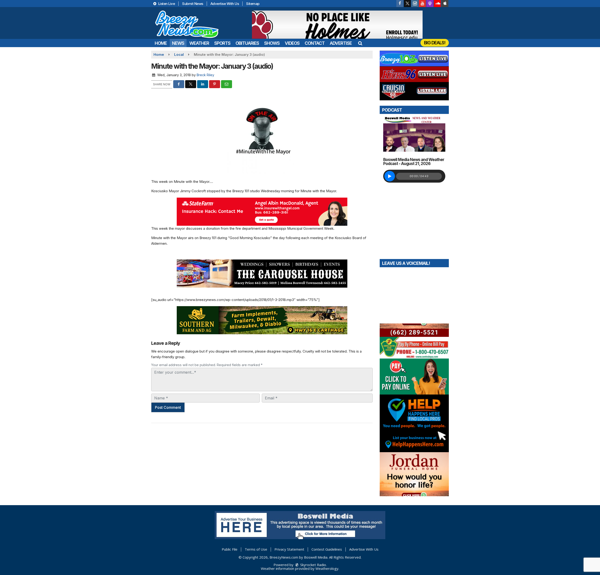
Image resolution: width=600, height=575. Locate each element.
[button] (360, 43)
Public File (229, 549)
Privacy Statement (289, 549)
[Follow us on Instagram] (414, 3)
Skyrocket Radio (312, 564)
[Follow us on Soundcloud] (437, 3)
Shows (272, 43)
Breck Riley (205, 75)
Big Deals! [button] (434, 42)
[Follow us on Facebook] (399, 3)
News (178, 43)
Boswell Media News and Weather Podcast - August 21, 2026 (413, 161)
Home (161, 43)
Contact (315, 43)
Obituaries (247, 43)
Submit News (192, 3)
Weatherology (326, 568)
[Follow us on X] (407, 3)
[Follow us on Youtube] (422, 3)
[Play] (389, 176)
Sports (222, 43)
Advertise (341, 43)
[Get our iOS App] (444, 3)
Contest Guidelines (326, 549)
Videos (292, 43)
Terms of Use (256, 549)
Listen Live (166, 3)
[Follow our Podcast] (429, 3)
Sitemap (252, 3)
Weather (199, 43)
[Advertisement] (337, 25)
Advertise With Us (224, 3)
